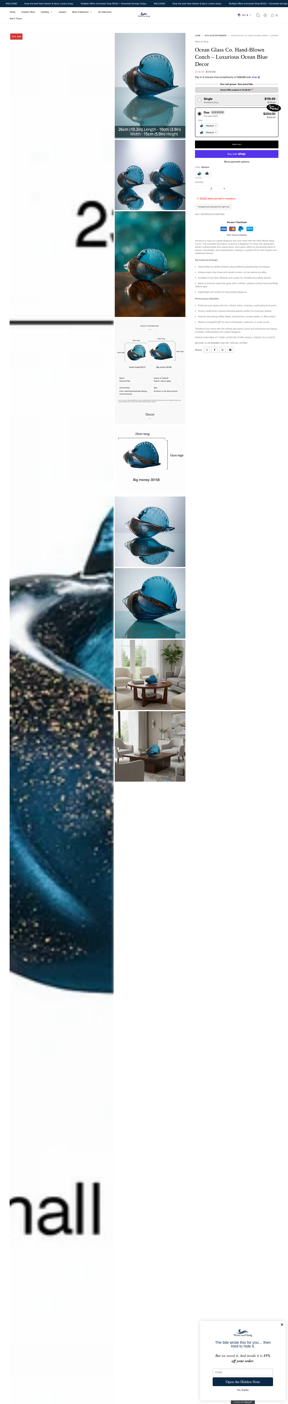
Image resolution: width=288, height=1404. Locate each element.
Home (197, 35)
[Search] (258, 15)
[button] (236, 100)
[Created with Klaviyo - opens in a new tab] (243, 1402)
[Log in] (265, 15)
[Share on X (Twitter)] (222, 350)
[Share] (207, 350)
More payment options (236, 161)
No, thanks (243, 1390)
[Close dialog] (282, 1324)
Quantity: (199, 182)
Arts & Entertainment (216, 35)
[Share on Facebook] (215, 350)
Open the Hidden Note (243, 1381)
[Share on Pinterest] (230, 350)
